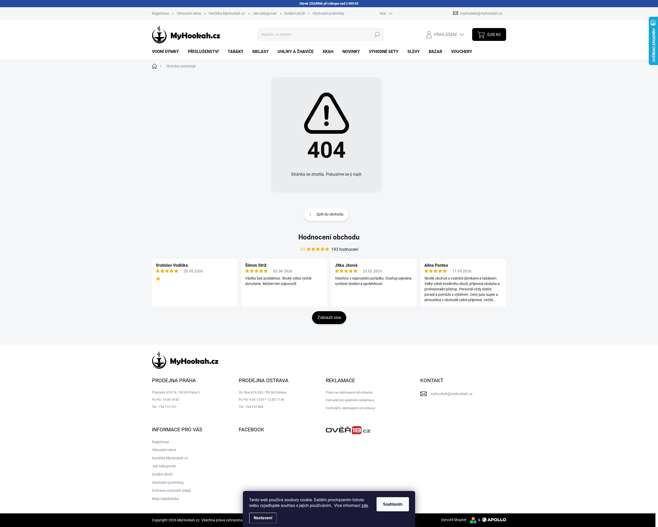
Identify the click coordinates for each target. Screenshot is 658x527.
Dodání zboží (294, 13)
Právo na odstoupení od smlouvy (349, 392)
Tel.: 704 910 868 (251, 407)
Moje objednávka (165, 499)
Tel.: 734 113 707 (164, 407)
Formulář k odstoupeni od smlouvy (350, 408)
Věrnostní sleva (189, 13)
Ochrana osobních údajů (171, 490)
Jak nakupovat (265, 13)
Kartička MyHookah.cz (227, 13)
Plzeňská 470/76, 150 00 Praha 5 (175, 392)
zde (364, 505)
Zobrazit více (329, 317)
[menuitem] (167, 51)
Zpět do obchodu (329, 214)
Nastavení (263, 517)
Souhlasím (393, 504)
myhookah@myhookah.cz (451, 394)
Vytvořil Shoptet (454, 520)
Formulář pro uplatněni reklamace (350, 400)
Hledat (377, 34)
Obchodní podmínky (328, 13)
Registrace (160, 13)
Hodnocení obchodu (329, 237)
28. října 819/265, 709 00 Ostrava (262, 392)
